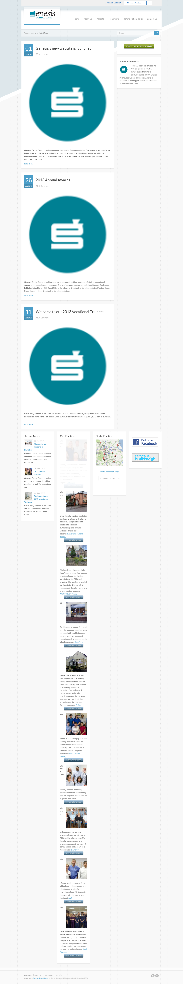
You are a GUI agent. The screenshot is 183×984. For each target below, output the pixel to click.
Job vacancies (48, 924)
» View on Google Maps (109, 471)
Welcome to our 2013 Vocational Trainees (70, 311)
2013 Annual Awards (53, 180)
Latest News (43, 33)
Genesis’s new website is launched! (64, 48)
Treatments (113, 18)
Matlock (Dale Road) (68, 543)
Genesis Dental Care (40, 927)
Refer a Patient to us (133, 18)
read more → (29, 164)
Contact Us (152, 18)
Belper (78, 654)
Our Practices (67, 436)
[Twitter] (153, 925)
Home (76, 18)
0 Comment (43, 54)
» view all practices (73, 489)
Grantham (78, 591)
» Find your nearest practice (139, 46)
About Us (88, 18)
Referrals (59, 924)
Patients (100, 18)
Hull (70, 847)
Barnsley (74, 799)
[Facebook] (157, 925)
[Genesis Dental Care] (42, 18)
